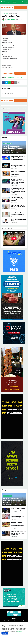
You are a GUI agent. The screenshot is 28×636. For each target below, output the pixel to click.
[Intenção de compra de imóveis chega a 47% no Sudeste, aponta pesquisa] (6, 206)
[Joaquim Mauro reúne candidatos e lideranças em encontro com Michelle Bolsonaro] (6, 173)
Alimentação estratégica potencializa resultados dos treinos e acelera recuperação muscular (17, 525)
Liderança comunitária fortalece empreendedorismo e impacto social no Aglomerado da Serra (18, 516)
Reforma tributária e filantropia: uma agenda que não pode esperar (18, 213)
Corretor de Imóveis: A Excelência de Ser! (18, 220)
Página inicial (5, 13)
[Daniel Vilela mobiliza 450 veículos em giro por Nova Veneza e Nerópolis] (6, 199)
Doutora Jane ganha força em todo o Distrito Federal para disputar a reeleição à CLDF (18, 533)
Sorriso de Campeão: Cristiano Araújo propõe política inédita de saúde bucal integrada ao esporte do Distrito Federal (18, 190)
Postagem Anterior (5, 108)
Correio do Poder (9, 2)
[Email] (15, 82)
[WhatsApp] (9, 82)
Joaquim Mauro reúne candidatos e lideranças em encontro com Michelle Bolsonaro (18, 173)
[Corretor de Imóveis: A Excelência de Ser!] (6, 221)
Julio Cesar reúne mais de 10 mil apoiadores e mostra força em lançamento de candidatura (18, 158)
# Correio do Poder (13, 13)
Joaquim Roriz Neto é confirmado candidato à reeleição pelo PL (18, 509)
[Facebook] (3, 82)
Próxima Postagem (22, 108)
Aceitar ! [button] (5, 633)
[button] (1, 2)
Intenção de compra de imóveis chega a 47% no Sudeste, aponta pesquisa (18, 206)
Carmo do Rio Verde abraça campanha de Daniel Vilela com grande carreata (13, 148)
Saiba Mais (19, 631)
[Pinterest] (12, 82)
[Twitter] (6, 82)
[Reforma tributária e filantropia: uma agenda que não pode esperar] (6, 214)
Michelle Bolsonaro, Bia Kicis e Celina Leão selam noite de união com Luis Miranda (18, 165)
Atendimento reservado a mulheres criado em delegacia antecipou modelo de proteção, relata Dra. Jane (17, 181)
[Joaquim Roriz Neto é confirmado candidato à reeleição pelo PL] (6, 510)
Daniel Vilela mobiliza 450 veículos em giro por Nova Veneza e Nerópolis (18, 199)
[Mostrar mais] (18, 82)
